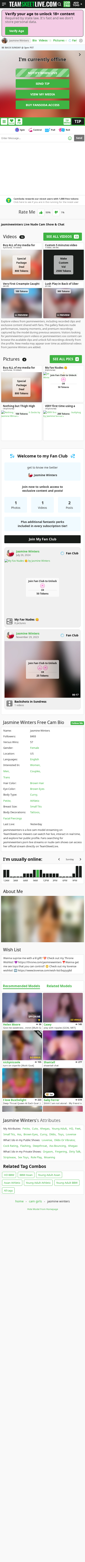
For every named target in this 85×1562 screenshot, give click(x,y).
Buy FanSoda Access (42, 105)
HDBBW (9, 1175)
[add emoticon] (70, 138)
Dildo (52, 1134)
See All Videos (62, 236)
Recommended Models (21, 986)
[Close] (81, 40)
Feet (77, 1128)
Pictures (60, 40)
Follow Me (77, 723)
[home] (33, 4)
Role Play (36, 1157)
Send (79, 138)
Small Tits (36, 806)
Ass (19, 1134)
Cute (35, 1128)
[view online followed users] (59, 4)
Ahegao (45, 1128)
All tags (8, 1190)
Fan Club (78, 40)
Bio (34, 40)
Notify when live (42, 73)
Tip (77, 121)
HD (71, 1128)
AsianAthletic (12, 1183)
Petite (7, 801)
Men (6, 771)
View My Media (42, 94)
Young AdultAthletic (38, 1183)
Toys (61, 1134)
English (34, 759)
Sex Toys (23, 1157)
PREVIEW (23, 315)
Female (34, 748)
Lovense (71, 1134)
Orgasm (48, 1151)
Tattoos (34, 812)
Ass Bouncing (57, 1146)
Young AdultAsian (49, 1175)
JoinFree (67, 4)
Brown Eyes (37, 789)
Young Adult (59, 1128)
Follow (11, 123)
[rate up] (41, 212)
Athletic (34, 801)
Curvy (33, 794)
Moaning (49, 1157)
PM (19, 122)
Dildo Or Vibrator (64, 1140)
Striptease (9, 1157)
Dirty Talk (74, 1151)
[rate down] (56, 212)
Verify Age (16, 31)
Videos (45, 40)
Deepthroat (40, 1146)
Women (35, 765)
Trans (6, 777)
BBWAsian (26, 1175)
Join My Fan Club (42, 539)
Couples (35, 771)
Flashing (25, 1146)
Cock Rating (10, 1146)
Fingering (61, 1151)
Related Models (59, 986)
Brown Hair (37, 783)
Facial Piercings (12, 818)
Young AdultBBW (67, 1183)
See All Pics (65, 359)
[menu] (4, 4)
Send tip (43, 83)
